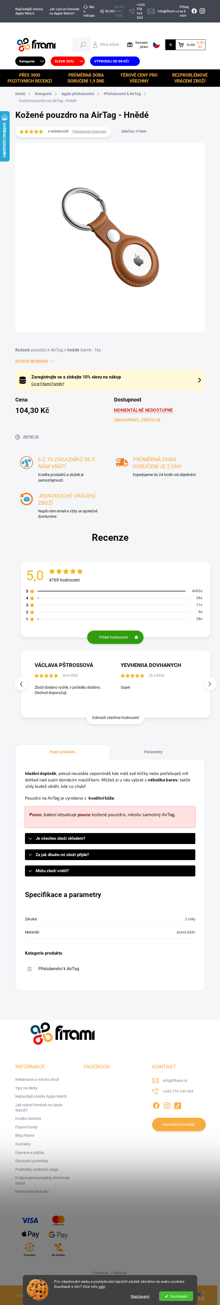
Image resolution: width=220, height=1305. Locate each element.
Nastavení (140, 1296)
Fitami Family (26, 1127)
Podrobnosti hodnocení (89, 131)
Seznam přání (141, 44)
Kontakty (23, 1144)
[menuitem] (30, 61)
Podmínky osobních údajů (36, 1169)
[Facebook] (156, 1105)
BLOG (109, 11)
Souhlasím (179, 1296)
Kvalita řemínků (28, 1118)
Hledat (83, 45)
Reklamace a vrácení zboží (37, 1079)
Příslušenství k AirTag (58, 968)
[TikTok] (178, 1105)
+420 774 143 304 (178, 1091)
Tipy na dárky (26, 1088)
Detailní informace (32, 361)
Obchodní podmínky (32, 1161)
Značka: (134, 131)
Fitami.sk (100, 1273)
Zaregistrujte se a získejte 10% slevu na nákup (76, 377)
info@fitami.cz (175, 1080)
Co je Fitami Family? (47, 384)
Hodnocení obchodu (32, 1191)
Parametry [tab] (153, 752)
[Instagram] (167, 1105)
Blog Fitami (24, 1135)
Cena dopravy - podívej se (137, 420)
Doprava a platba (29, 1152)
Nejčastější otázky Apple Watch (29, 11)
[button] (210, 684)
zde (101, 1286)
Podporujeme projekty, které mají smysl (42, 1180)
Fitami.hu (119, 1273)
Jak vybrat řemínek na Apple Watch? (64, 11)
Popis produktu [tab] (62, 752)
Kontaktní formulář (179, 1124)
